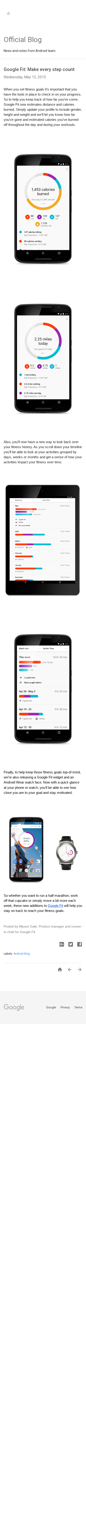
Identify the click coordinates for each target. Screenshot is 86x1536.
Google (51, 1007)
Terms (78, 1007)
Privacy (65, 1007)
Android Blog (22, 953)
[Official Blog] (23, 28)
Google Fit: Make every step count (39, 69)
